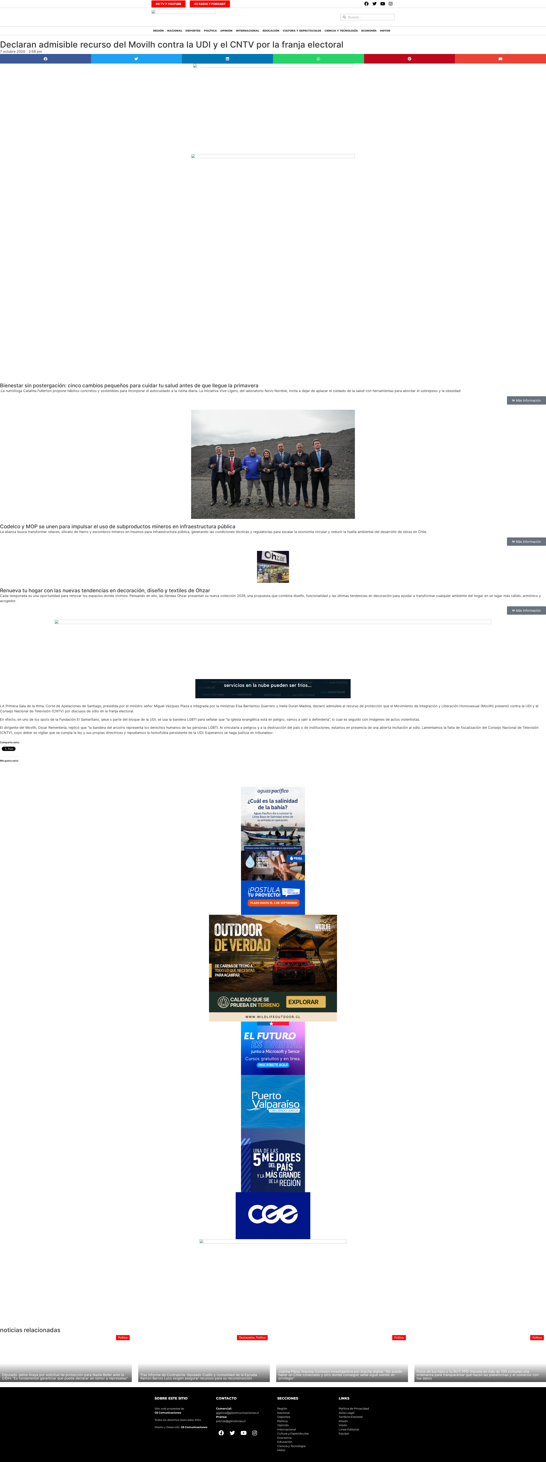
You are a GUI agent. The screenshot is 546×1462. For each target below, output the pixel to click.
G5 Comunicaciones (168, 1412)
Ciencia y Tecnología (341, 30)
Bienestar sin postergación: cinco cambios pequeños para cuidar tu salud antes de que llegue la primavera (129, 385)
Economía (369, 30)
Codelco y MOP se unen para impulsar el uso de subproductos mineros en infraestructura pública (117, 526)
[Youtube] (382, 4)
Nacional (174, 30)
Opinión (226, 30)
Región (158, 30)
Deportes (193, 30)
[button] (45, 59)
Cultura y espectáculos (302, 30)
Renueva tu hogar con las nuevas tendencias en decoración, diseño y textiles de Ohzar (105, 590)
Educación (271, 30)
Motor (385, 30)
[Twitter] (374, 4)
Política (210, 30)
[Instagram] (391, 4)
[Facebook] (366, 4)
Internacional (247, 30)
